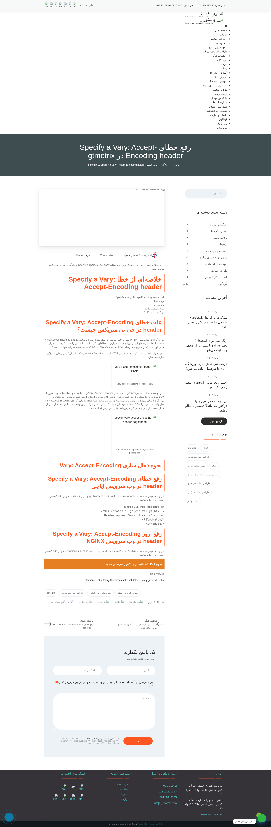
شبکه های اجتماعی (217, 106)
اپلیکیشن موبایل (219, 98)
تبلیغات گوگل (218, 55)
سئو (214, 465)
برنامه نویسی (220, 94)
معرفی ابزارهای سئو (128, 592)
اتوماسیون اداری (216, 47)
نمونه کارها (221, 60)
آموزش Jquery (218, 81)
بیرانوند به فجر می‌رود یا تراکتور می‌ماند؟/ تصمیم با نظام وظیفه (206, 405)
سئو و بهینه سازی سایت (215, 85)
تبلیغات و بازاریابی (218, 115)
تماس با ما (221, 128)
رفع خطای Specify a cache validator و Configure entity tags (117, 580)
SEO (205, 448)
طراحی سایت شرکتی (198, 492)
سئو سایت (220, 43)
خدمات (223, 34)
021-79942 (170, 785)
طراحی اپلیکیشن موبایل (215, 51)
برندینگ (222, 244)
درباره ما (222, 123)
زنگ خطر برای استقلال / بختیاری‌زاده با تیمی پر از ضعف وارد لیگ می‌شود (206, 345)
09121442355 (168, 797)
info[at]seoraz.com (165, 803)
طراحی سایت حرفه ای (199, 483)
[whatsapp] (262, 818)
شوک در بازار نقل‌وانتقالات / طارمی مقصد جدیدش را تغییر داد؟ (207, 322)
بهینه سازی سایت (196, 465)
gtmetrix (50, 592)
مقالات (223, 68)
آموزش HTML (218, 72)
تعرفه (224, 64)
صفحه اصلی (221, 30)
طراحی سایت (218, 39)
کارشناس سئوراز (132, 255)
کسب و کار (193, 501)
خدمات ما (124, 789)
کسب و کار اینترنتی (217, 111)
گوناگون (223, 119)
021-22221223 (168, 791)
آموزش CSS (219, 77)
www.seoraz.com (212, 814)
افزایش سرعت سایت (72, 592)
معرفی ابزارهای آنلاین (100, 592)
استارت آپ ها (220, 102)
